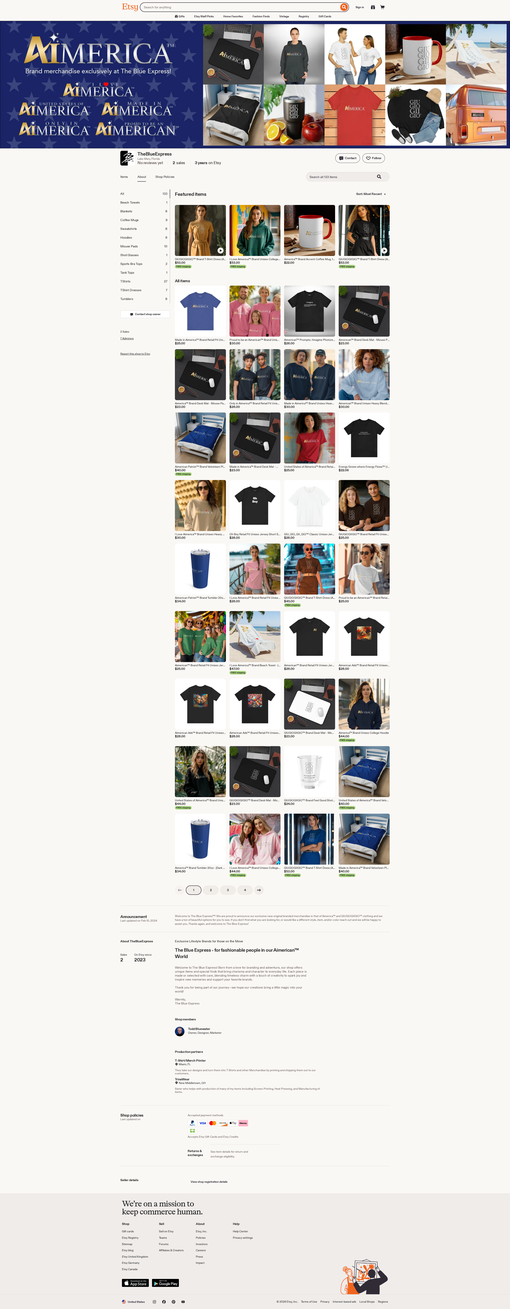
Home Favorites (233, 16)
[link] (179, 890)
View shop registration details (209, 1181)
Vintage (284, 16)
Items (124, 177)
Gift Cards (325, 16)
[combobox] (239, 7)
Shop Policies (165, 177)
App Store (135, 1283)
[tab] (145, 193)
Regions (383, 1301)
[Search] (344, 7)
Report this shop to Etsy (135, 353)
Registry (304, 16)
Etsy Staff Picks (204, 16)
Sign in (360, 7)
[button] (347, 158)
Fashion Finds (261, 16)
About (141, 177)
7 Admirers (127, 338)
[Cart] (382, 7)
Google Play (165, 1283)
